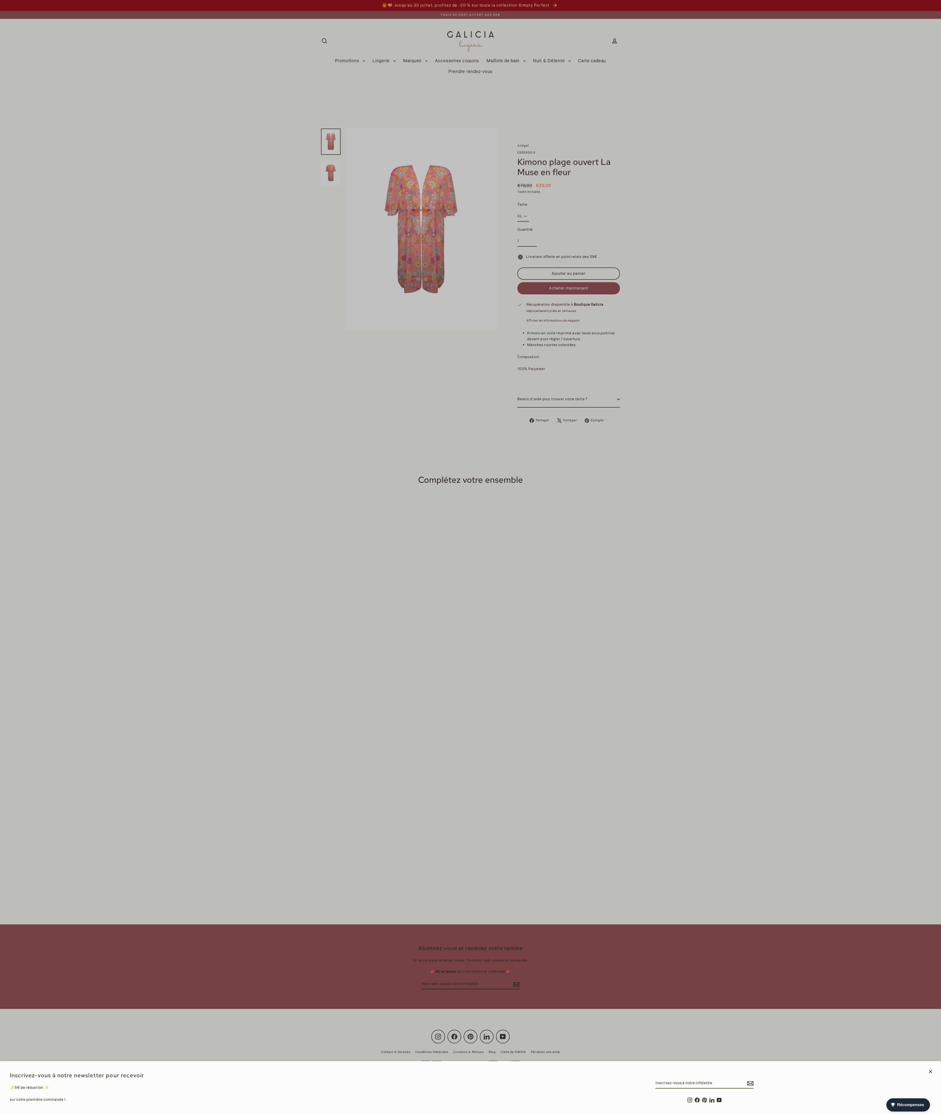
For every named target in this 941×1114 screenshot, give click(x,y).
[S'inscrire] (750, 1083)
